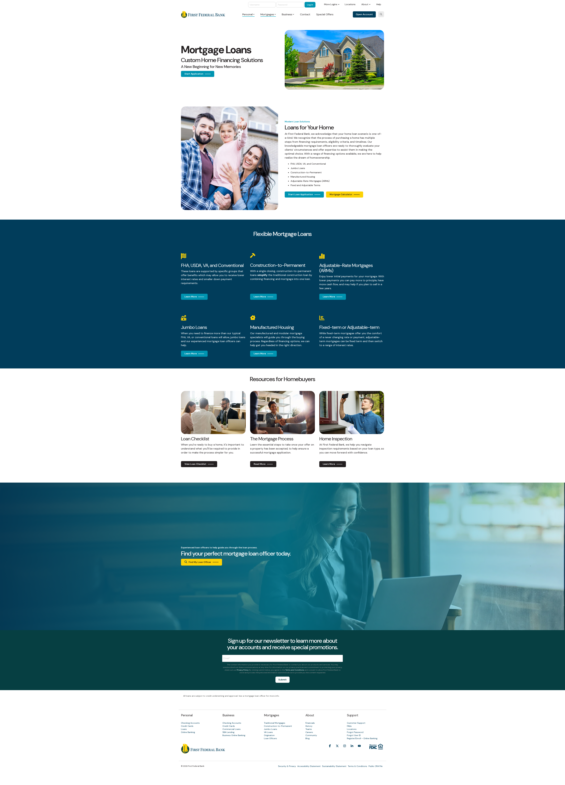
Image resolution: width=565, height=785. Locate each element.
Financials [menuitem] (310, 723)
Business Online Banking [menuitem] (233, 735)
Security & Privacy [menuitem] (287, 766)
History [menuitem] (308, 726)
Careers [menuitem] (309, 732)
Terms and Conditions (294, 670)
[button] (330, 750)
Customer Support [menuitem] (356, 723)
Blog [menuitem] (307, 738)
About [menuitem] (364, 4)
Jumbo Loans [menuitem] (270, 729)
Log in (310, 4)
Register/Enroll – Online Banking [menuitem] (362, 738)
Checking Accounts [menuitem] (190, 723)
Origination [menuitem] (269, 735)
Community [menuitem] (311, 735)
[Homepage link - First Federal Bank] (203, 752)
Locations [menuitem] (350, 4)
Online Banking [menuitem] (188, 732)
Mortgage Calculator (341, 194)
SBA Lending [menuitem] (228, 732)
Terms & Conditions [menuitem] (357, 766)
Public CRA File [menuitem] (376, 766)
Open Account (364, 14)
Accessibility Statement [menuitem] (309, 766)
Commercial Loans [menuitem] (231, 729)
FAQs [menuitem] (349, 726)
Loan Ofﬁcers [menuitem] (270, 738)
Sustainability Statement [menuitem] (334, 766)
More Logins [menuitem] (330, 4)
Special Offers (324, 14)
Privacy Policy (242, 670)
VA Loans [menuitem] (268, 732)
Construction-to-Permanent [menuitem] (278, 726)
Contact (305, 14)
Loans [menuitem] (184, 729)
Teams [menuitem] (308, 729)
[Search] (381, 14)
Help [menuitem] (378, 4)
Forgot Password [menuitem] (355, 732)
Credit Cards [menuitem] (187, 726)
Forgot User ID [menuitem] (354, 735)
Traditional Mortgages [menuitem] (274, 723)
